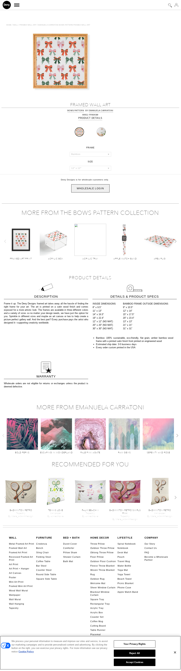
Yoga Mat (122, 570)
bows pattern (75, 110)
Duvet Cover (70, 544)
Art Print (13, 564)
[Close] (175, 652)
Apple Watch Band (127, 592)
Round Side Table (46, 574)
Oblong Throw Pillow (102, 552)
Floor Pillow (97, 557)
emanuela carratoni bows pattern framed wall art (64, 25)
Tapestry (14, 608)
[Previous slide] (5, 241)
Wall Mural (15, 599)
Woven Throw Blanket (102, 570)
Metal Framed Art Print (21, 544)
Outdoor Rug (97, 579)
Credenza (41, 544)
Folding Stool (43, 557)
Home (8, 25)
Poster (12, 577)
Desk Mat (122, 552)
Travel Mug (123, 561)
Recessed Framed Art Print (21, 558)
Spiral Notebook (126, 544)
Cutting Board (98, 626)
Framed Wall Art (18, 548)
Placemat (95, 634)
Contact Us (150, 548)
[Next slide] (175, 241)
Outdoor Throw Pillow (102, 548)
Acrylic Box (96, 612)
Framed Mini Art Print (21, 586)
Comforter (68, 548)
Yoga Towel (123, 574)
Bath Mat (68, 561)
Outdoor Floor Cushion (103, 561)
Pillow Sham (70, 552)
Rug (92, 574)
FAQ (146, 552)
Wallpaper (14, 595)
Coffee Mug (96, 621)
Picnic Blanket (125, 583)
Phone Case (124, 587)
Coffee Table (43, 561)
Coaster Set (97, 617)
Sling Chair (42, 552)
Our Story (149, 544)
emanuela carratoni (101, 110)
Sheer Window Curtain (103, 587)
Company (151, 537)
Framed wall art (28, 25)
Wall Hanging (16, 604)
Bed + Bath (71, 537)
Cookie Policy (26, 651)
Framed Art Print (18, 552)
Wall (15, 25)
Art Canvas (15, 573)
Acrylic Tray (97, 608)
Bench (39, 548)
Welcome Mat (97, 583)
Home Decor (99, 537)
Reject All (134, 653)
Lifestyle (124, 537)
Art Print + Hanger (19, 568)
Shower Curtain (72, 557)
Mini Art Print (16, 582)
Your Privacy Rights (134, 644)
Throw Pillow (97, 544)
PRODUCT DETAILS (90, 118)
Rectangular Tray (100, 604)
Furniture (44, 537)
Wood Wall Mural (18, 590)
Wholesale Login (90, 188)
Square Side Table (46, 579)
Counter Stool (44, 570)
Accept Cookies (134, 662)
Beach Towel (124, 579)
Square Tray (97, 599)
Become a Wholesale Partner (156, 558)
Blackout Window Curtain (100, 593)
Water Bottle (124, 566)
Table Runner (97, 630)
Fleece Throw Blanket (102, 566)
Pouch (121, 557)
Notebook (122, 548)
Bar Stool (41, 566)
